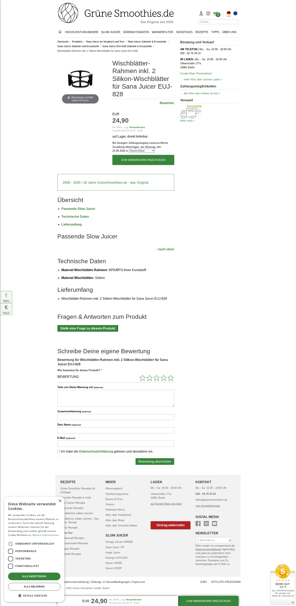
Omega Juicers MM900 (119, 541)
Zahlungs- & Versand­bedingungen (110, 581)
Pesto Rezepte (69, 527)
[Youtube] (214, 522)
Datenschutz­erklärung (76, 581)
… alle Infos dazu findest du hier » (200, 93)
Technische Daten (75, 216)
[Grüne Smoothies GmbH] (60, 31)
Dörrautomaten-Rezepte (74, 543)
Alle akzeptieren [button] (34, 576)
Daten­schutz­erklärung (208, 549)
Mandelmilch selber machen (76, 513)
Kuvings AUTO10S (116, 557)
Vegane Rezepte (70, 548)
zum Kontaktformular (208, 505)
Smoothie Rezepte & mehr (75, 497)
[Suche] (234, 21)
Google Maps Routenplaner (196, 73)
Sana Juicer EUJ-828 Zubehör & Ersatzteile (127, 46)
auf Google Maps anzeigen (166, 503)
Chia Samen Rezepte (72, 502)
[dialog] (34, 549)
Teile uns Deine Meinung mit (80, 387)
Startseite (63, 41)
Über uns (229, 32)
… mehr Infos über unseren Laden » (201, 79)
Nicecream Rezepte (71, 508)
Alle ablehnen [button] (34, 586)
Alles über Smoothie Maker (121, 525)
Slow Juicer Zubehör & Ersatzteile (147, 41)
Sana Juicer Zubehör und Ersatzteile (78, 46)
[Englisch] (235, 13)
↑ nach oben (164, 249)
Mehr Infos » (187, 120)
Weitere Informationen (45, 535)
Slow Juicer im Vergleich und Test (105, 41)
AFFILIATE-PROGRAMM (226, 581)
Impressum (138, 581)
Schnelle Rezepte (70, 553)
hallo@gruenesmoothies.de (211, 499)
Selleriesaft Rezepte (72, 538)
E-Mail (66, 437)
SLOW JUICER (117, 535)
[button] (171, 525)
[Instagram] (206, 522)
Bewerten (167, 103)
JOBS (203, 581)
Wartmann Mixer (115, 509)
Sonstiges (184, 32)
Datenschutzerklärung (96, 451)
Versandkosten (137, 127)
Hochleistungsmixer (81, 32)
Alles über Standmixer (118, 514)
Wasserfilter (162, 32)
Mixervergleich (114, 488)
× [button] (59, 500)
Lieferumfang (71, 224)
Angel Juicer (113, 552)
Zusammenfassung (74, 411)
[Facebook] (198, 522)
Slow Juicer (110, 32)
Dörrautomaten (136, 32)
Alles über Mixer (115, 520)
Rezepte (201, 32)
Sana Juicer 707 (115, 547)
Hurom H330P (114, 568)
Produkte (77, 41)
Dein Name (69, 424)
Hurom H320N (114, 563)
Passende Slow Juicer (78, 208)
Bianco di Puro (114, 499)
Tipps (215, 32)
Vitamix (110, 504)
